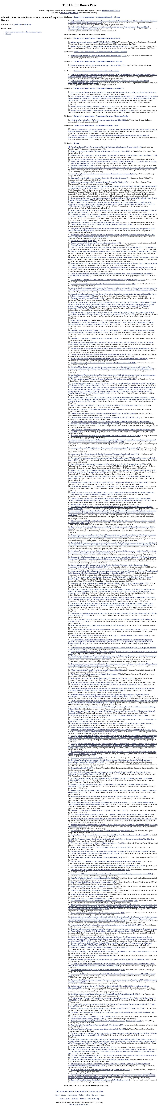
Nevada (8, 34)
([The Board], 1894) (100, 1080)
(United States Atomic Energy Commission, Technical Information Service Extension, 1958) (111, 368)
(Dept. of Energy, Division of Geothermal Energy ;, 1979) (112, 930)
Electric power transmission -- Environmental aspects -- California (98, 61)
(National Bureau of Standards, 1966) (103, 174)
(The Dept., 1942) (79, 320)
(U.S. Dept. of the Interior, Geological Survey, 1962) (109, 482)
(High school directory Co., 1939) (98, 843)
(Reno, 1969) (112, 267)
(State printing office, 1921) (104, 379)
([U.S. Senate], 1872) (112, 1041)
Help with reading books (64, 1091)
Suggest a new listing (96, 1091)
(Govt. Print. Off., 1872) (111, 390)
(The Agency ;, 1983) (94, 338)
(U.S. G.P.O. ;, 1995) (106, 436)
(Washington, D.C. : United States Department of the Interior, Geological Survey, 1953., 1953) (108, 695)
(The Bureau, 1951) (89, 894)
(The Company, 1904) (97, 1025)
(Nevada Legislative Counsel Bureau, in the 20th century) (103, 413)
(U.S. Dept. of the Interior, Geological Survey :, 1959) (108, 464)
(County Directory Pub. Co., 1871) (112, 1051)
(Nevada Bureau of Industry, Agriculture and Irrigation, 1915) (94, 682)
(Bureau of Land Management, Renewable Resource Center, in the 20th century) (106, 861)
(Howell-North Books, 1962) (96, 159)
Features (75, 1099)
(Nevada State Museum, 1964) (96, 674)
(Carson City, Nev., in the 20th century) (99, 178)
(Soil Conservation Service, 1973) (113, 251)
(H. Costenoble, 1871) (92, 1047)
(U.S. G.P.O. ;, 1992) (111, 939)
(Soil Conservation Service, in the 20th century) (97, 625)
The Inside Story (93, 1099)
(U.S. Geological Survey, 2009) (104, 901)
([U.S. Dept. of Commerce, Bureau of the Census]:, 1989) (101, 847)
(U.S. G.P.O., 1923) (105, 417)
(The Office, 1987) (102, 46)
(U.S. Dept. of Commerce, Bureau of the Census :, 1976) (109, 684)
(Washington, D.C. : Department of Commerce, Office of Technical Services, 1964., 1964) (107, 486)
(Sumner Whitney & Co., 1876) (114, 951)
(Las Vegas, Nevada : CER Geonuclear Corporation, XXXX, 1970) (108, 796)
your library (18, 24)
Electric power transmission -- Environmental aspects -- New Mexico (99, 88)
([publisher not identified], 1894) (111, 1076)
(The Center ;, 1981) (98, 810)
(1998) (95, 222)
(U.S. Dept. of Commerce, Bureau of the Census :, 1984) (101, 224)
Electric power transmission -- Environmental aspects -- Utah (96, 126)
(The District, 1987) (99, 182)
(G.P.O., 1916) (112, 399)
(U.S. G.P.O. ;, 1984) (105, 947)
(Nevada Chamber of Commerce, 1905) (100, 1059)
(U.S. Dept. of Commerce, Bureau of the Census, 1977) (100, 870)
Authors (81, 1095)
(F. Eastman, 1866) (111, 852)
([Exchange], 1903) (105, 994)
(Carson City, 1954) (107, 1008)
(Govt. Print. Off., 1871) (82, 768)
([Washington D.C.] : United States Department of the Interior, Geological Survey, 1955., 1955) (110, 423)
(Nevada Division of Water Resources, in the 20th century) (107, 405)
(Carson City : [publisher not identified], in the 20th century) (96, 409)
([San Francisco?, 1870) (112, 348)
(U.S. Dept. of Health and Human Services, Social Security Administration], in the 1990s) (112, 874)
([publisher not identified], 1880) (111, 965)
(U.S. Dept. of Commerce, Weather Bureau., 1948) (91, 898)
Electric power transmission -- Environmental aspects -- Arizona (97, 38)
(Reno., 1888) (78, 505)
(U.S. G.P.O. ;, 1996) (112, 441)
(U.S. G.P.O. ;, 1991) (113, 629)
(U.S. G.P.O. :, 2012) (112, 919)
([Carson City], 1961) (97, 670)
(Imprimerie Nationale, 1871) (101, 355)
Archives (83, 1099)
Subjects (95, 1095)
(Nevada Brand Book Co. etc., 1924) (108, 866)
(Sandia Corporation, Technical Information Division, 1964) (105, 454)
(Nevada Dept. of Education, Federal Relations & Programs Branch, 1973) (103, 831)
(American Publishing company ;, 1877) (113, 289)
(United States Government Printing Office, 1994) (93, 890)
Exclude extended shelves (111, 11)
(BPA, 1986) (98, 56)
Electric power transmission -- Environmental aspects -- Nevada (97, 17)
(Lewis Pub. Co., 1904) (98, 1029)
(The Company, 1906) (93, 1016)
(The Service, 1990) (102, 678)
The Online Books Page (79, 4)
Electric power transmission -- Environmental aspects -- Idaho (96, 71)
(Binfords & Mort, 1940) (82, 166)
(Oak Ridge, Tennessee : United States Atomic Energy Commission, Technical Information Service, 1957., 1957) (112, 536)
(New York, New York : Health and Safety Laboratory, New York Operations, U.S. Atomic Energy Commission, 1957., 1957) (113, 572)
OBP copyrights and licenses (79, 1104)
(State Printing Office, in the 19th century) (109, 359)
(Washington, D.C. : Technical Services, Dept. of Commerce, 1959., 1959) (110, 583)
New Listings (72, 1095)
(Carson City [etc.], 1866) (100, 151)
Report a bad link (81, 1091)
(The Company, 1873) (100, 1070)
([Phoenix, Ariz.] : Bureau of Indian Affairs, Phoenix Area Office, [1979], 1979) (111, 814)
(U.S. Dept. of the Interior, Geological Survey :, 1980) (112, 907)
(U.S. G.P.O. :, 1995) (106, 448)
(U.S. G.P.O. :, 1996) (111, 204)
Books (62, 1099)
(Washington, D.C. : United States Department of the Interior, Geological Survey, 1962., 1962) (113, 702)
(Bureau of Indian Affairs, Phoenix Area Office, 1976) (114, 155)
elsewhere (27, 24)
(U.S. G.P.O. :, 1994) (112, 305)
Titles (88, 1095)
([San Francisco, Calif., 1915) (84, 241)
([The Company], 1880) (106, 1021)
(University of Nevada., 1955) (87, 298)
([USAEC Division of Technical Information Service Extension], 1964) (112, 731)
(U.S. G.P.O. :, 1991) (111, 313)
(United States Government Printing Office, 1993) (103, 284)
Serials (102, 1095)
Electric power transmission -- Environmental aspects (24, 32)
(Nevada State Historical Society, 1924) (98, 970)
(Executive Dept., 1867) (96, 243)
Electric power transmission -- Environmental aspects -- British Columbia (100, 52)
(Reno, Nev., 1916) (80, 245)
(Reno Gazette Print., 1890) (103, 363)
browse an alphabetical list (69, 13)
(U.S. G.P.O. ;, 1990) (87, 758)
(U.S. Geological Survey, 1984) (110, 641)
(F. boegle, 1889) (87, 1019)
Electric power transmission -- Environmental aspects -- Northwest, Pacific (101, 116)
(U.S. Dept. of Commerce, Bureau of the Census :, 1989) (109, 635)
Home (57, 1095)
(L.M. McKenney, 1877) (110, 959)
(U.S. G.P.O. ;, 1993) (106, 925)
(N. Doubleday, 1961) (84, 727)
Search (63, 1095)
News (68, 1099)
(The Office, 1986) (93, 42)
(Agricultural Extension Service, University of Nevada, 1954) (96, 857)
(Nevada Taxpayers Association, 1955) (94, 955)
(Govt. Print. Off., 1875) (114, 168)
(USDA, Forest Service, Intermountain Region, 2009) (110, 835)
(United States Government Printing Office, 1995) (93, 882)
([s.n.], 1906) (108, 280)
